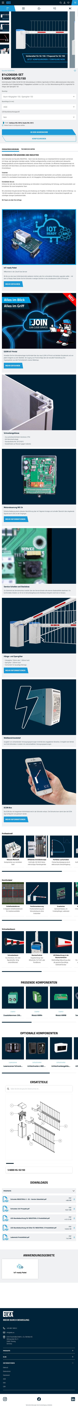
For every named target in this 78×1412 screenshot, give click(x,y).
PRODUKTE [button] (6, 1350)
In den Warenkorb (39, 132)
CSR (4, 1386)
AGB (4, 1379)
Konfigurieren (39, 138)
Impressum (6, 1375)
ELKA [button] (4, 1357)
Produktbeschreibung (10, 149)
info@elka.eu (10, 1332)
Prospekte (7, 1191)
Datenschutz (7, 1371)
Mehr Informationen (15, 519)
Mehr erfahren (12, 284)
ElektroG (5, 1367)
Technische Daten (28, 149)
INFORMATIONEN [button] (9, 1363)
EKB (4, 1383)
